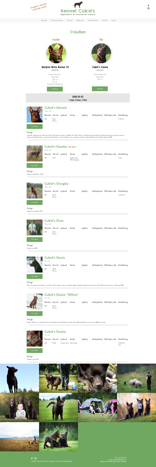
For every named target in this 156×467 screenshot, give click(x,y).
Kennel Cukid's (78, 11)
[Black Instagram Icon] (148, 8)
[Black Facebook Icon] (148, 5)
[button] (35, 126)
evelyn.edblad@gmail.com (117, 460)
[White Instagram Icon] (35, 458)
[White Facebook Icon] (31, 458)
